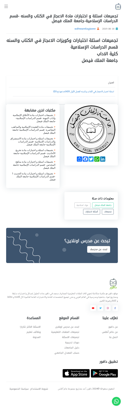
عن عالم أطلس (110, 332)
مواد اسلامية (82, 205)
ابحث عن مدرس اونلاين (67, 327)
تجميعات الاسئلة (70, 337)
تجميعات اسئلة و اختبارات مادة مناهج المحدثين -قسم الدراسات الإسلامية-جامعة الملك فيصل (34, 164)
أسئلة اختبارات (91, 212)
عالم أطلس (62, 389)
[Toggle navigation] (6, 6)
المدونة (37, 337)
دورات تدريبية (72, 342)
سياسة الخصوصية (19, 389)
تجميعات (108, 212)
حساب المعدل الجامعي (66, 353)
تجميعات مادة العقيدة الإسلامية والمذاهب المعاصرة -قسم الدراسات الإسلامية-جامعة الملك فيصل (33, 130)
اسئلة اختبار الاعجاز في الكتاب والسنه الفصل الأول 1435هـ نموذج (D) (83, 92)
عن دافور (113, 327)
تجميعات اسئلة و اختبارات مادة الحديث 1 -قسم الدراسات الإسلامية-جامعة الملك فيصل (33, 176)
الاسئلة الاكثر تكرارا (30, 327)
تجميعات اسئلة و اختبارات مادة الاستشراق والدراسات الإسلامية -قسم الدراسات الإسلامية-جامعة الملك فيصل (32, 141)
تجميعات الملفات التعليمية (65, 332)
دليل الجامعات (71, 347)
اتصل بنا (113, 337)
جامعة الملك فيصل (103, 205)
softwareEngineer (85, 29)
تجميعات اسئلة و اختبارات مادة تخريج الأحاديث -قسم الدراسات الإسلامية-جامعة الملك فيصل (34, 153)
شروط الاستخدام (39, 389)
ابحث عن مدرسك (98, 249)
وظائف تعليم (34, 332)
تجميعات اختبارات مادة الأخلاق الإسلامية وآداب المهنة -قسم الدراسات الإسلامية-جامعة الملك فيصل (34, 118)
